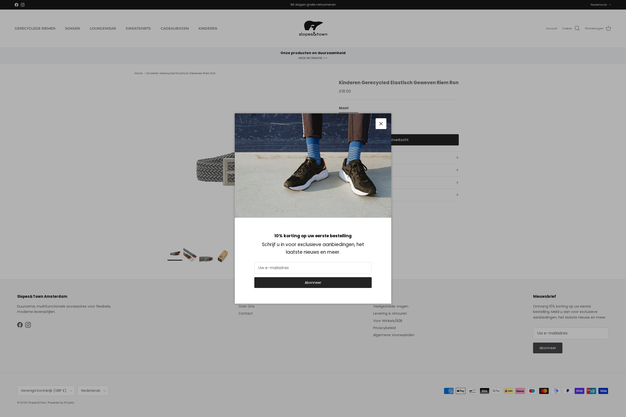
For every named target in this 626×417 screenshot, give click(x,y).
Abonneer (313, 282)
